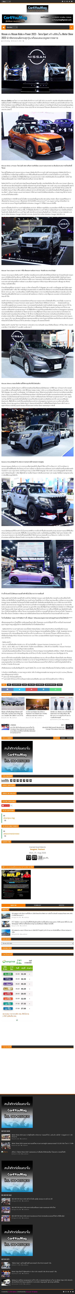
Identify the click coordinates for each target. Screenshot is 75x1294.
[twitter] (69, 1)
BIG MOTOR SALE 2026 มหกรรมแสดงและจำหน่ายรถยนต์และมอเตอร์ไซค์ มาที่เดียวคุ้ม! (38, 1216)
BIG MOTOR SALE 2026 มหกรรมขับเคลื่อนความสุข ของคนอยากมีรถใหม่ (33, 1207)
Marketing (5, 910)
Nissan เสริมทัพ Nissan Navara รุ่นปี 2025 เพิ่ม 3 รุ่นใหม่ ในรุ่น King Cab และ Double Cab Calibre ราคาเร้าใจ (12, 713)
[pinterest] (67, 1)
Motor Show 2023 (50, 684)
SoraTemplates (12, 1291)
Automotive (39, 684)
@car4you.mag (9, 818)
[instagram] (65, 1)
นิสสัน (9, 684)
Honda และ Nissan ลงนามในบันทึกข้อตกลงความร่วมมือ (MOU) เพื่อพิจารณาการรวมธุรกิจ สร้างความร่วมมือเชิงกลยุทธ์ (60, 714)
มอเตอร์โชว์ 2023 (17, 684)
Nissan (60, 684)
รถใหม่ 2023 (31, 684)
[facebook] (62, 1)
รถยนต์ (24, 684)
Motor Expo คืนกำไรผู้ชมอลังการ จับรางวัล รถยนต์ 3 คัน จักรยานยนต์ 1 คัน (34, 1271)
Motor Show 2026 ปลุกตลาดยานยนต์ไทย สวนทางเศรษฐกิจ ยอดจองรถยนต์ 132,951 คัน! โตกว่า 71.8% (42, 1143)
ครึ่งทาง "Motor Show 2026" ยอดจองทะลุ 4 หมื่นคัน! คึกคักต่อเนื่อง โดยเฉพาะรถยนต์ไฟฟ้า (39, 1152)
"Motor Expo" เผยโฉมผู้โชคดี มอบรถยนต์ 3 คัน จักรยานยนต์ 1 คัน (31, 1263)
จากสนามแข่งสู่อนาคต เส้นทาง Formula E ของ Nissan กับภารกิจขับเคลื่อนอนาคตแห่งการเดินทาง (36, 713)
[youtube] (71, 1)
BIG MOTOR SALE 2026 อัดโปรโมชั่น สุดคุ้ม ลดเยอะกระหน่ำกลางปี (32, 1199)
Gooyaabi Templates (32, 1291)
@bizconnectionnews (11, 834)
